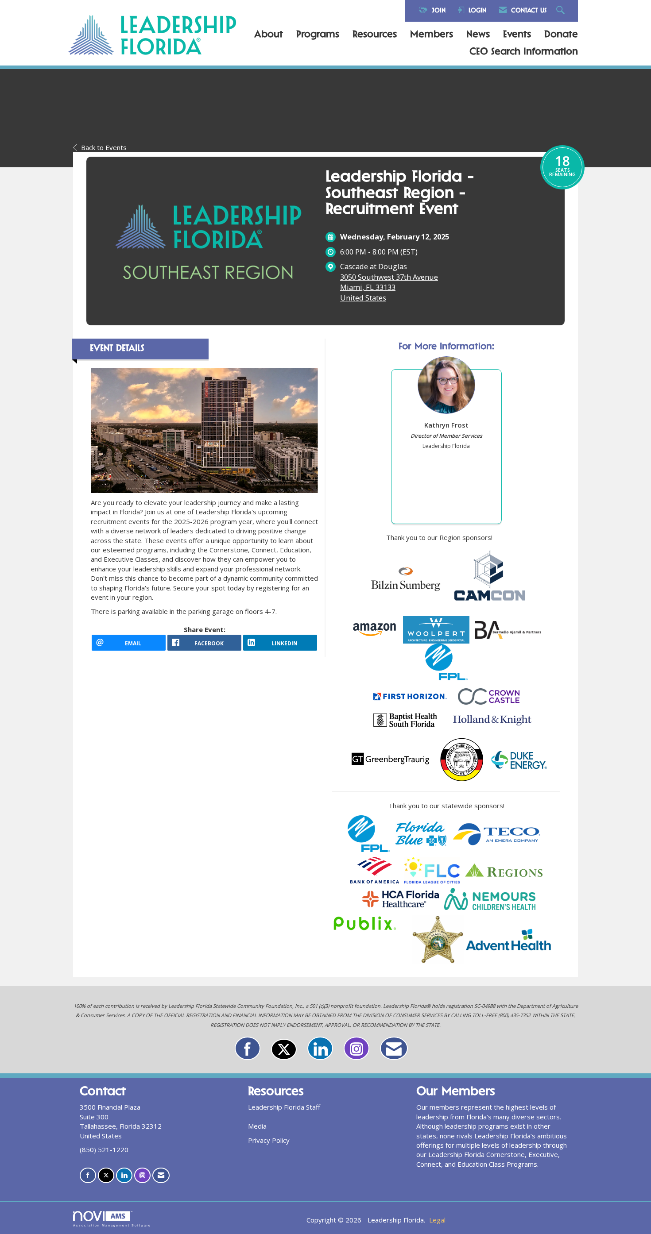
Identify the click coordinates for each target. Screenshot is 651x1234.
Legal (437, 1219)
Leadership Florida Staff (284, 1107)
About (268, 35)
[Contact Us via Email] (394, 1048)
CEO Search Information (523, 52)
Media (257, 1126)
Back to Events (104, 147)
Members (431, 35)
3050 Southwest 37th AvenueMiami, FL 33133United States (389, 287)
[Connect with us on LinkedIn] (320, 1048)
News (478, 35)
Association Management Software (112, 1225)
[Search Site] (561, 11)
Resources (375, 35)
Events (517, 35)
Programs (317, 35)
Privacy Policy (269, 1140)
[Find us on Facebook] (247, 1048)
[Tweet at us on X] (284, 1049)
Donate (561, 35)
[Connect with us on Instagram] (356, 1048)
